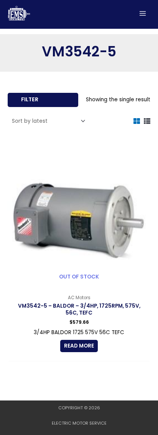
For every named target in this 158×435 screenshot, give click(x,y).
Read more (79, 345)
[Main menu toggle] (142, 13)
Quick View (79, 284)
